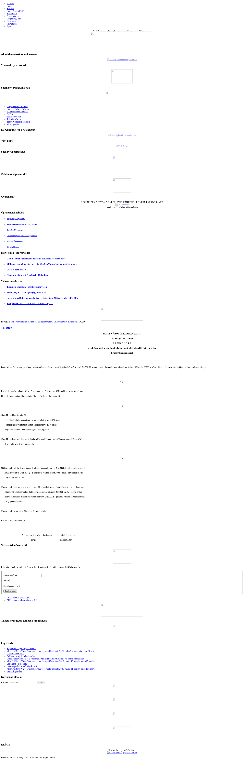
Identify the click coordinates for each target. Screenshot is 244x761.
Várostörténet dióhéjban (17, 111)
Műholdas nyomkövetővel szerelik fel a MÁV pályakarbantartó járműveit (42, 264)
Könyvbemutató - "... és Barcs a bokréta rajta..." (30, 303)
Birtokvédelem (13, 247)
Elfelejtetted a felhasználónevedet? (22, 600)
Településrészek (14, 119)
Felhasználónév (10, 575)
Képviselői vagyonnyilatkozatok (21, 648)
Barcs (9, 6)
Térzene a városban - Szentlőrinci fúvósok (27, 287)
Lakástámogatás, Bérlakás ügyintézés (22, 236)
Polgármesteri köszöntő (17, 106)
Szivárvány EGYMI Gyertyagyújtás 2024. (27, 292)
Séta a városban (14, 116)
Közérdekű (12, 13)
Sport (9, 26)
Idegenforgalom (14, 18)
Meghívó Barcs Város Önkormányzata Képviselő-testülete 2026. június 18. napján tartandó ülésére (51, 661)
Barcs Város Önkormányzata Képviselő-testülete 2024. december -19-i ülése (43, 298)
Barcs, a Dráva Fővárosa (18, 109)
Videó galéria (13, 124)
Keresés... (5, 682)
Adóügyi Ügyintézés (15, 241)
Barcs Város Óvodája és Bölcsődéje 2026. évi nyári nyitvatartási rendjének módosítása (45, 659)
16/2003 (6, 328)
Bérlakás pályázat (14, 671)
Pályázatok (12, 24)
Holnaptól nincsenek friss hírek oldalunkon (27, 275)
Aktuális (10, 3)
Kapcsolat (11, 21)
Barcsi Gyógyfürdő (15, 11)
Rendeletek (73, 322)
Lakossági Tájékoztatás (17, 664)
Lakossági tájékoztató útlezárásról (22, 666)
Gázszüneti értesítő (15, 653)
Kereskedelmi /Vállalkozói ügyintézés (22, 224)
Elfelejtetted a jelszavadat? (18, 597)
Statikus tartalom (45, 322)
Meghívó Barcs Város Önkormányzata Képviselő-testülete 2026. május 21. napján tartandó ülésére (51, 669)
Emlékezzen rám (10, 586)
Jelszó (6, 580)
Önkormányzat (13, 16)
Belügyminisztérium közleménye (21, 656)
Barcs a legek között (16, 269)
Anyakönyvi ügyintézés (16, 219)
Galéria (10, 114)
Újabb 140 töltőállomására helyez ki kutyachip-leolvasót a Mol (36, 258)
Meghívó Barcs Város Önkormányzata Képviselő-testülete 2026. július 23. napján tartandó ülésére (50, 651)
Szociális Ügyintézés (15, 230)
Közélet (10, 8)
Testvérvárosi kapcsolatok (18, 122)
